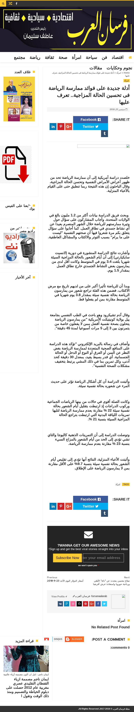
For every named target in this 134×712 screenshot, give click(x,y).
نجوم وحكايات (119, 68)
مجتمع (19, 57)
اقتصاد (118, 57)
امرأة (76, 57)
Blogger (77, 639)
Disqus (58, 639)
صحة (63, 57)
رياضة (35, 57)
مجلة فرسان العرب (121, 709)
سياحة (91, 57)
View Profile (58, 596)
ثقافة (49, 57)
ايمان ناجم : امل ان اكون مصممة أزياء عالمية (26, 674)
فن (104, 57)
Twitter (89, 126)
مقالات (96, 68)
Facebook (89, 119)
